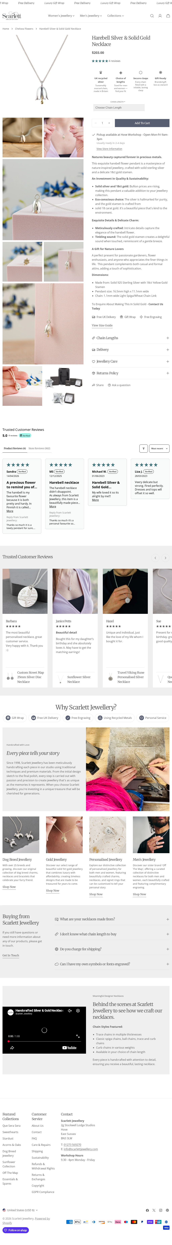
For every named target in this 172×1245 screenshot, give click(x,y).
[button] (100, 61)
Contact (37, 1132)
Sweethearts (10, 1132)
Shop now (9, 887)
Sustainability (40, 1157)
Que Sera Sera (11, 1126)
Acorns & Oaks (12, 1145)
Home (6, 28)
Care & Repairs (41, 1145)
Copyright (38, 1185)
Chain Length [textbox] (118, 101)
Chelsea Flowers (24, 28)
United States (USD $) (20, 1210)
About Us (38, 1126)
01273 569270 (72, 1145)
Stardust (8, 1138)
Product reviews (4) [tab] (15, 448)
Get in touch (11, 955)
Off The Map (10, 1173)
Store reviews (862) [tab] (39, 448)
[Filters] (143, 449)
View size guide (102, 325)
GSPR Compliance (43, 1192)
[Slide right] (165, 558)
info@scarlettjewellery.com (81, 1149)
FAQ (34, 1138)
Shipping (37, 1151)
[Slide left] (155, 558)
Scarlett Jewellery (23, 1218)
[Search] (152, 15)
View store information (109, 148)
